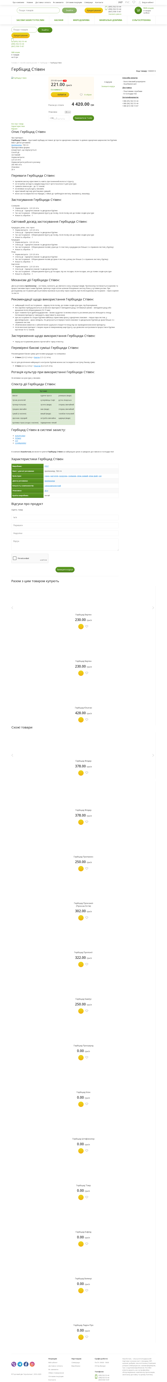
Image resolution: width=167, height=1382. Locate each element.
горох (47, 476)
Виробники (76, 1366)
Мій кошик (148, 8)
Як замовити (58, 2)
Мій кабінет (52, 1362)
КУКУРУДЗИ (20, 436)
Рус (127, 2)
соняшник (72, 476)
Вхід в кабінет (148, 2)
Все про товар (17, 124)
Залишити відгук (108, 86)
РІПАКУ (18, 438)
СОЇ (16, 441)
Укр (120, 2)
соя (100, 476)
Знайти (69, 10)
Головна (14, 63)
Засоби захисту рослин (30, 20)
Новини (30, 2)
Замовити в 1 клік (83, 118)
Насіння (58, 20)
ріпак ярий (93, 476)
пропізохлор (16, 145)
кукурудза (63, 476)
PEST (47, 466)
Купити (62, 94)
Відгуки (14, 129)
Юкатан (37, 366)
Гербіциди (44, 63)
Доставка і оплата (43, 2)
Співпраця (88, 2)
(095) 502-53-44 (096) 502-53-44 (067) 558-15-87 (19, 43)
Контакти (99, 2)
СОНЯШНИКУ (20, 443)
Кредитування (94, 10)
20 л (46, 490)
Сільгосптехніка (141, 20)
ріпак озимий (82, 476)
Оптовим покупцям (74, 2)
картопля (54, 476)
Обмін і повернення (56, 1373)
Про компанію (18, 2)
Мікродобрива (81, 20)
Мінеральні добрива (110, 20)
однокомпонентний (53, 486)
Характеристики (18, 126)
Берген (37, 357)
